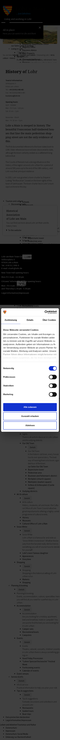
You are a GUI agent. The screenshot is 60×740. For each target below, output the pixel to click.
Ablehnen (30, 425)
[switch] (53, 377)
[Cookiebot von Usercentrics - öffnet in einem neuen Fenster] (44, 312)
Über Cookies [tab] (49, 320)
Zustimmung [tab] (11, 320)
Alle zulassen (30, 407)
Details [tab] (30, 320)
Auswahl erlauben (30, 416)
